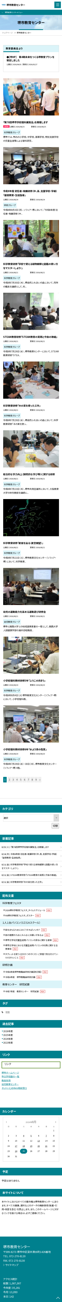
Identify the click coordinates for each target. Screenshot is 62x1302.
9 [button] (36, 779)
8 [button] (32, 779)
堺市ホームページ (10, 1072)
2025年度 (8, 1035)
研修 (8, 1012)
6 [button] (24, 779)
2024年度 (8, 1038)
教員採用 (6, 1080)
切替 (55, 826)
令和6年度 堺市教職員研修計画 (23, 977)
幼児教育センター (10, 1084)
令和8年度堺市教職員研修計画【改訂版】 (26, 971)
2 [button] (9, 779)
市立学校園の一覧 (10, 1076)
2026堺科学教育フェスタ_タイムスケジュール (28, 910)
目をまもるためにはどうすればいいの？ (25, 929)
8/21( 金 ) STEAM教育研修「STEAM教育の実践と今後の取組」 (29, 874)
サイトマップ (11, 1265)
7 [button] (28, 779)
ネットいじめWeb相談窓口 (14, 1088)
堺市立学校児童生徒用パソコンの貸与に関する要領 (31, 940)
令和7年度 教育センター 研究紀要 (24, 991)
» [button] (39, 779)
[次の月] (55, 1121)
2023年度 (8, 1042)
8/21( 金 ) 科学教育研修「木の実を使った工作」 (22, 881)
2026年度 (8, 1031)
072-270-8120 (17, 1256)
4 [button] (17, 779)
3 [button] (13, 779)
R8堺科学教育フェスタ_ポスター (22, 915)
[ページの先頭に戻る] (58, 1298)
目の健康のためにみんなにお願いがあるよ (27, 935)
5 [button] (20, 779)
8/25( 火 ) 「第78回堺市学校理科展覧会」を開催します (25, 847)
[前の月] (6, 1121)
